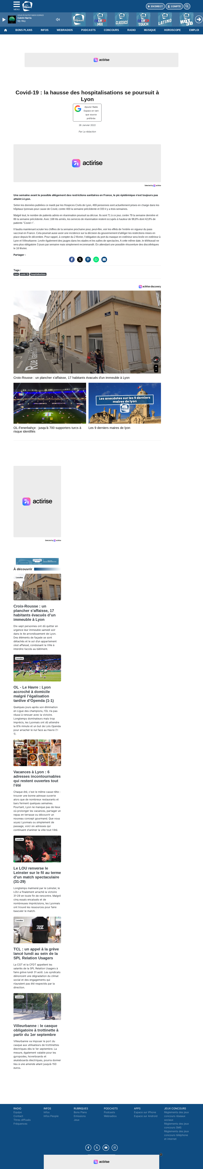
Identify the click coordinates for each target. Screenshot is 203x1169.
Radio (131, 30)
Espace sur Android (145, 1116)
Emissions (80, 1116)
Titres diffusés (22, 1119)
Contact (18, 1116)
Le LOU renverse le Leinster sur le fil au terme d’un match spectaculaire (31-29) (37, 875)
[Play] (4, 20)
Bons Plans (23, 30)
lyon (16, 274)
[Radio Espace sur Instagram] (115, 1148)
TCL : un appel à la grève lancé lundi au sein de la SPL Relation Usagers (36, 953)
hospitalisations (38, 274)
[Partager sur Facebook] (71, 261)
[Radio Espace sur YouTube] (106, 1148)
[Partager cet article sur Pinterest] (87, 261)
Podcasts (88, 30)
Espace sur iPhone (145, 1112)
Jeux (76, 1119)
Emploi (194, 30)
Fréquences (20, 1123)
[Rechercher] (187, 6)
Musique (150, 30)
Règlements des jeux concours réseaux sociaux (176, 1116)
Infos (45, 30)
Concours (111, 30)
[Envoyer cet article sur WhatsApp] (95, 261)
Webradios (65, 30)
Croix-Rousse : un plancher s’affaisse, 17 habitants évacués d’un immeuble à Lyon (34, 613)
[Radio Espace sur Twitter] (97, 1148)
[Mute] (58, 19)
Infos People (51, 1116)
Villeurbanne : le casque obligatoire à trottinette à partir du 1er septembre (35, 1030)
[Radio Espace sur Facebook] (88, 1148)
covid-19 (24, 274)
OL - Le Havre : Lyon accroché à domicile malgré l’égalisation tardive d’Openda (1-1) (33, 694)
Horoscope (172, 30)
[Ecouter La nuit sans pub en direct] (37, 561)
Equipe (17, 1112)
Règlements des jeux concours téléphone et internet (176, 1135)
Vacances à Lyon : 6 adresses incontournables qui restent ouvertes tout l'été (37, 778)
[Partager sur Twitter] (79, 261)
